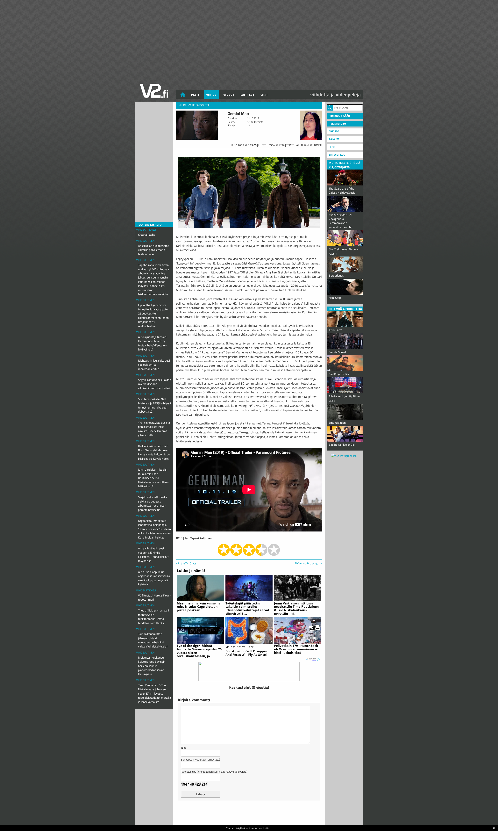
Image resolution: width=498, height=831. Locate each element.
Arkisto (334, 131)
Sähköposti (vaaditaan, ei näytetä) (200, 759)
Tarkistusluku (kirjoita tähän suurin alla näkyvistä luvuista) (214, 772)
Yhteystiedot (338, 155)
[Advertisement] (249, 813)
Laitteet (247, 94)
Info (332, 147)
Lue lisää (263, 828)
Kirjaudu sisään (339, 116)
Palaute (334, 139)
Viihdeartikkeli (146, 230)
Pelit (195, 94)
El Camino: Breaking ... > (308, 563)
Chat (264, 94)
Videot (229, 94)
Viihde (211, 94)
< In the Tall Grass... (187, 563)
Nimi (183, 748)
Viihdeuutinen (145, 241)
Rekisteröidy (337, 123)
